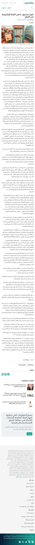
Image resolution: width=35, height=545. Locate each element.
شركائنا (32, 490)
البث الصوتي (30, 500)
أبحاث (32, 503)
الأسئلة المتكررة (30, 486)
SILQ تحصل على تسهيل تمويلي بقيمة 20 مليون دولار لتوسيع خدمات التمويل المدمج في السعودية (14, 395)
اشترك (29, 433)
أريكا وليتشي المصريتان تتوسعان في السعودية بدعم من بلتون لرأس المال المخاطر (14, 403)
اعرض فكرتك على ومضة (27, 526)
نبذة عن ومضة (12, 3)
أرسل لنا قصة (30, 513)
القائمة (9, 8)
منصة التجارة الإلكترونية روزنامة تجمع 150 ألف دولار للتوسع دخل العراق (15, 385)
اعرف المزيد (19, 477)
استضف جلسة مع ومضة (27, 516)
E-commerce (22, 365)
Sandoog (30, 365)
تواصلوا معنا (4, 3)
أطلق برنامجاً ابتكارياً (29, 523)
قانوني (32, 493)
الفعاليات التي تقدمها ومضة (27, 506)
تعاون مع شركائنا (30, 520)
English (3, 8)
